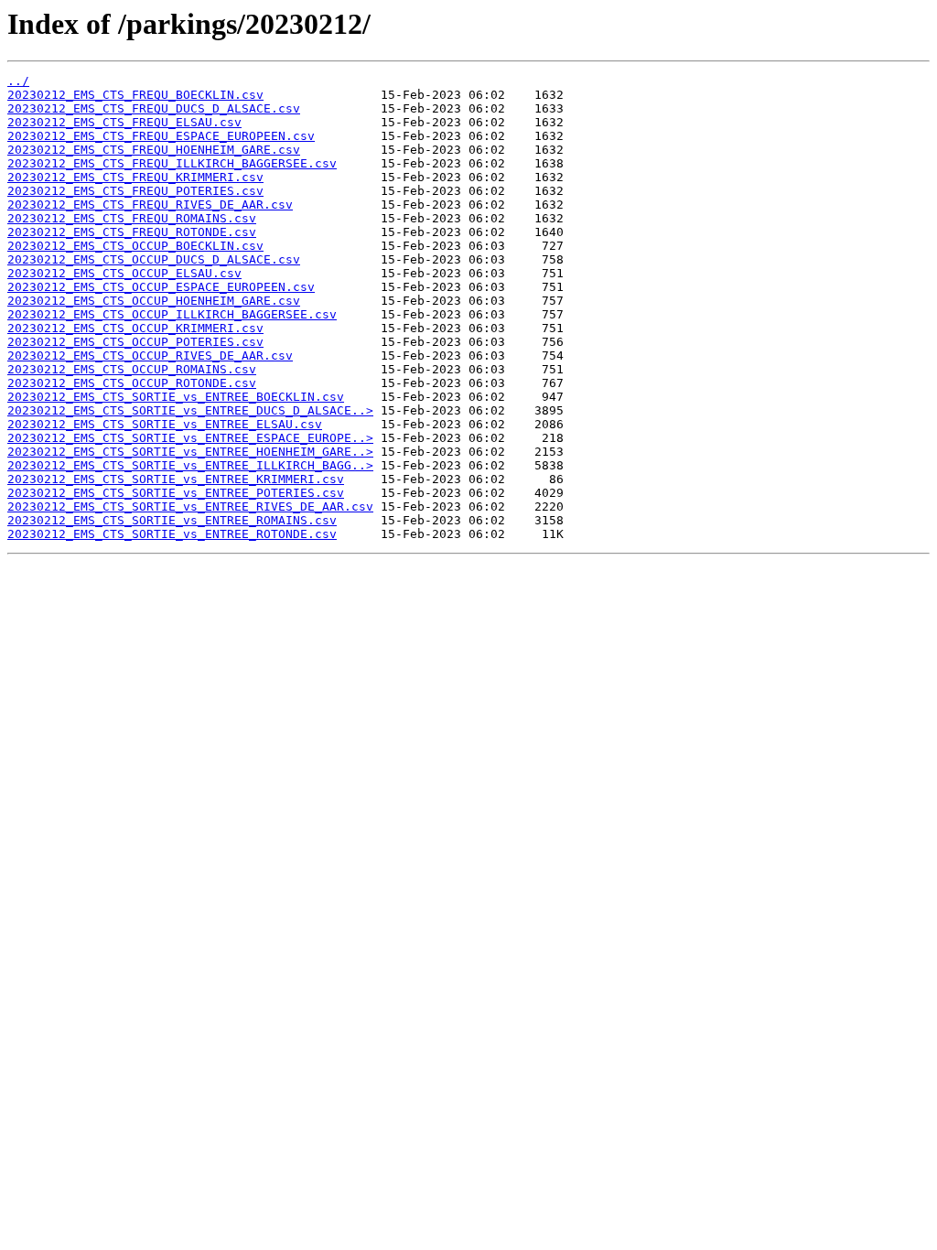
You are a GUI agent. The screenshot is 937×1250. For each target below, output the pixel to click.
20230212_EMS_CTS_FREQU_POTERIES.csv (135, 191)
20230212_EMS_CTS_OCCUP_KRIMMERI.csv (135, 328)
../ (18, 81)
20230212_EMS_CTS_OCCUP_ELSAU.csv (124, 273)
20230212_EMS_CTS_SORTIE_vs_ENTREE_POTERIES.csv (175, 493)
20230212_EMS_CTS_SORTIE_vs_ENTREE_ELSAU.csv (164, 424)
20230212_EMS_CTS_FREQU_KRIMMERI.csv (135, 177)
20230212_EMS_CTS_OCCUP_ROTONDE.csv (131, 383)
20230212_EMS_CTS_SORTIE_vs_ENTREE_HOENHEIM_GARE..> (190, 451)
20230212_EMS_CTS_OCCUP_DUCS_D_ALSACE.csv (153, 259)
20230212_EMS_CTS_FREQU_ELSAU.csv (124, 122)
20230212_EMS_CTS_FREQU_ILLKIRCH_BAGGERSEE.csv (172, 163)
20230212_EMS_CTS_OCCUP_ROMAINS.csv (131, 369)
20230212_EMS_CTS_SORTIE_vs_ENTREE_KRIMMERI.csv (175, 479)
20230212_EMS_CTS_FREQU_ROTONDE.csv (131, 232)
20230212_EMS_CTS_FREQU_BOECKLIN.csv (135, 95)
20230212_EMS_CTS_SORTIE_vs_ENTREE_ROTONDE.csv (172, 534)
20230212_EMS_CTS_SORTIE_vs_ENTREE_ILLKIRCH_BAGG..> (190, 465)
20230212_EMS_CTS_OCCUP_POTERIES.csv (135, 342)
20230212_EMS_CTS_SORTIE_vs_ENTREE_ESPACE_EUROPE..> (190, 438)
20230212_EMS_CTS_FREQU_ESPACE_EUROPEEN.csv (161, 136)
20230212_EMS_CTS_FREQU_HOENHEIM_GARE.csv (153, 149)
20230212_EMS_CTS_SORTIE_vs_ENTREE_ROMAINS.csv (172, 520)
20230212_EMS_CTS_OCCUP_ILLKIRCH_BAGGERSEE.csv (172, 314)
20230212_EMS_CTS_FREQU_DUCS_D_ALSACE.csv (153, 108)
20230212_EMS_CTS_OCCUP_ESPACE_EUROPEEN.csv (161, 287)
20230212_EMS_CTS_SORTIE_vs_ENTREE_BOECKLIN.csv (175, 397)
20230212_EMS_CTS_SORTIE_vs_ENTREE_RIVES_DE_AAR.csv (190, 506)
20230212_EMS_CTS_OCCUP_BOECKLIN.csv (135, 246)
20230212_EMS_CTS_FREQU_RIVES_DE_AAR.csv (150, 204)
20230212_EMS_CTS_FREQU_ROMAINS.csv (131, 218)
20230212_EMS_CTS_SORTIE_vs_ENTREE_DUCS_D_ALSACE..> (190, 410)
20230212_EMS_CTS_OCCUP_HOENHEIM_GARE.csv (153, 300)
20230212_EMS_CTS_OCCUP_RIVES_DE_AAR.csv (150, 355)
